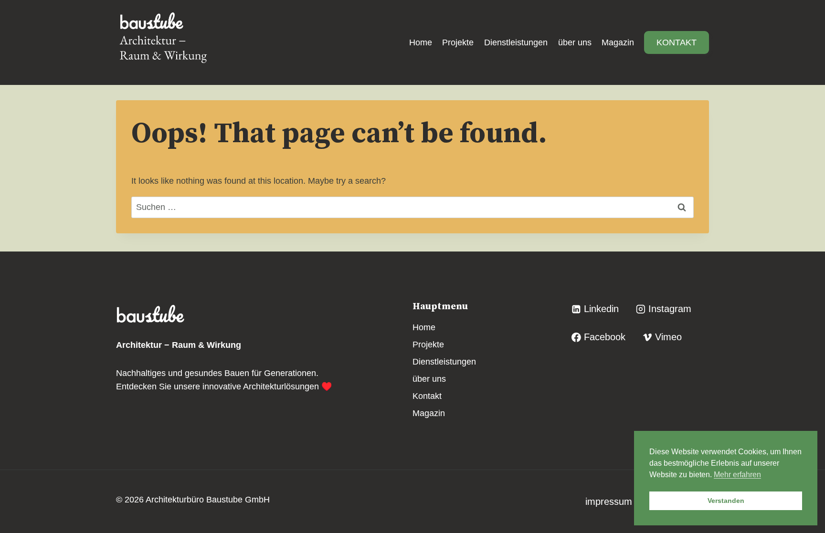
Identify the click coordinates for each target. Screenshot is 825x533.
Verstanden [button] (726, 500)
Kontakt (676, 42)
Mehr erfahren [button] (737, 474)
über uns (575, 42)
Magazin (618, 42)
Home (420, 42)
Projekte (458, 42)
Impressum (610, 501)
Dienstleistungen (516, 42)
